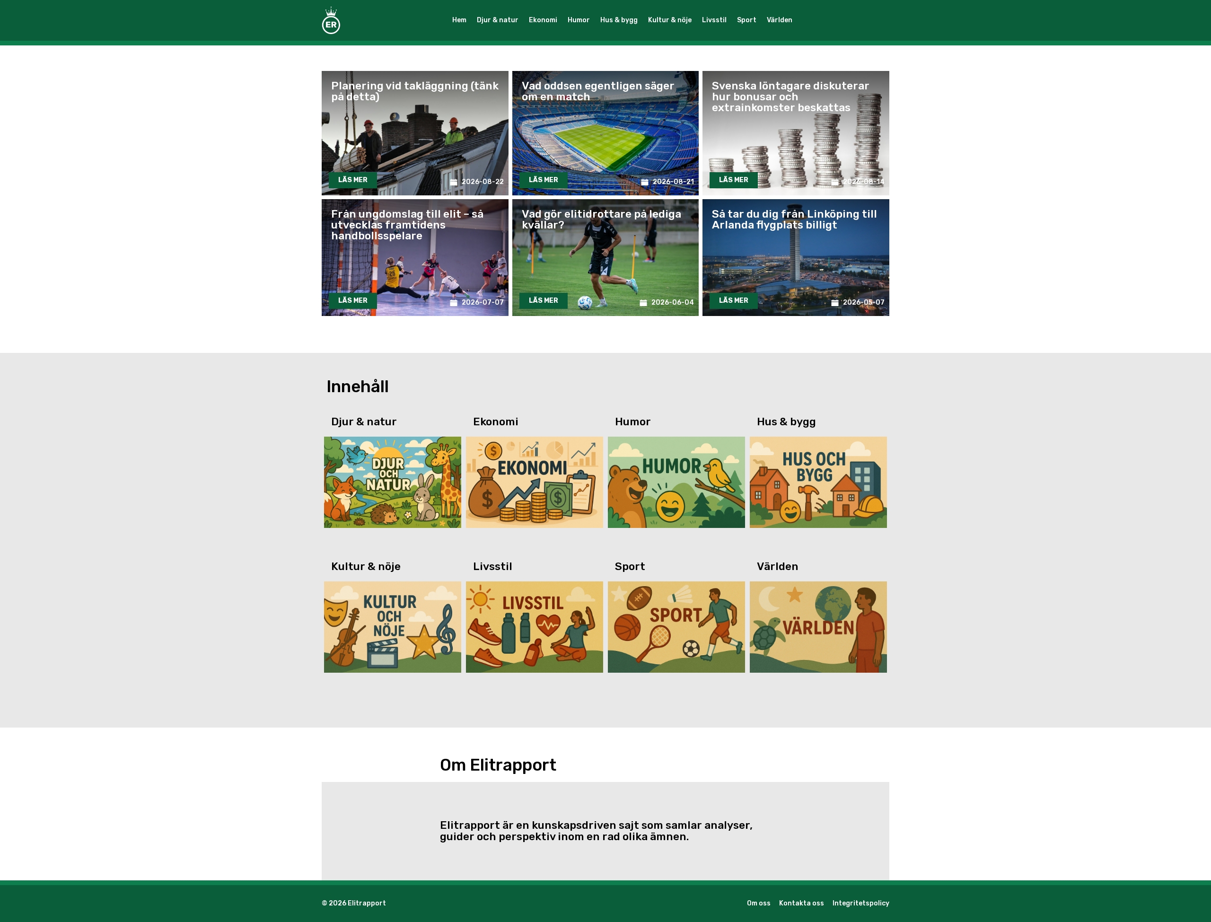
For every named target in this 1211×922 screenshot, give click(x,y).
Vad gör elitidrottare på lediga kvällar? (601, 219)
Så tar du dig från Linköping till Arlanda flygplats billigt (794, 219)
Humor (579, 20)
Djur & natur (497, 20)
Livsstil (714, 20)
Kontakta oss (801, 903)
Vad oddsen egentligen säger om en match (598, 91)
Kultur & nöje (670, 20)
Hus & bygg (619, 20)
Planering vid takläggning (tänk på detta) (415, 91)
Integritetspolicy (861, 903)
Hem (459, 20)
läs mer (353, 180)
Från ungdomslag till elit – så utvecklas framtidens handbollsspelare (407, 224)
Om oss (759, 903)
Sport (746, 20)
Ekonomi (543, 20)
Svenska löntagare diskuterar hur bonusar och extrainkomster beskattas (790, 96)
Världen (779, 20)
